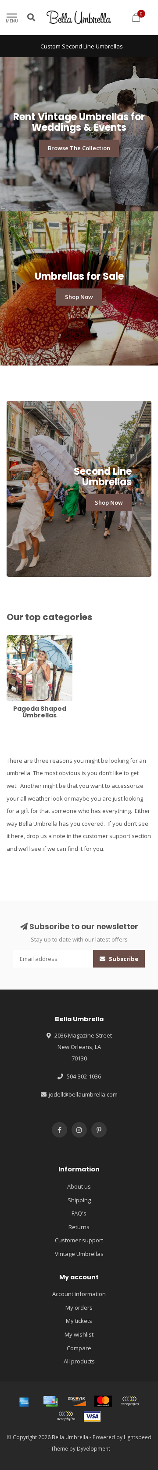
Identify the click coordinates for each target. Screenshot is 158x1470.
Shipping (79, 1200)
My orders (79, 1307)
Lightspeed (137, 1436)
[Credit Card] (50, 1401)
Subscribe (123, 959)
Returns (79, 1227)
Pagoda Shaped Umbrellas (28, 643)
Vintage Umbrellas (79, 1254)
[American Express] (24, 1401)
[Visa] (92, 1416)
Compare (79, 1348)
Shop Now (79, 297)
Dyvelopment (93, 1448)
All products (79, 1361)
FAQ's (79, 1213)
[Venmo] (66, 1416)
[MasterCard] (103, 1401)
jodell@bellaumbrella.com (83, 1094)
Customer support (79, 1240)
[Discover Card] (77, 1401)
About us (79, 1186)
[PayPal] (129, 1401)
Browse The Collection (79, 148)
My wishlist (79, 1334)
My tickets (79, 1321)
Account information (79, 1294)
